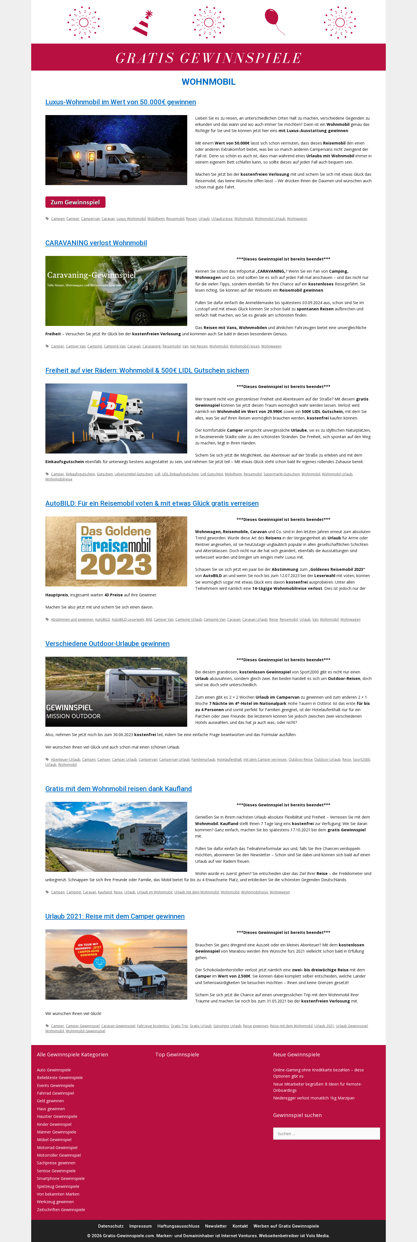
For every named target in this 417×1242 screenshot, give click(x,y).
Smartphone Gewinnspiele (61, 1178)
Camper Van (76, 346)
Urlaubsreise (222, 218)
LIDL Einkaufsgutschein (180, 474)
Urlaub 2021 (324, 1025)
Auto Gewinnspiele (54, 1070)
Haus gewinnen (51, 1108)
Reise (273, 619)
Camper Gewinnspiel (83, 1025)
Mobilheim (156, 218)
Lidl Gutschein (212, 474)
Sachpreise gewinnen (56, 1162)
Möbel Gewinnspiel (54, 1139)
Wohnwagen (297, 218)
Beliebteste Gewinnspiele (60, 1077)
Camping (94, 346)
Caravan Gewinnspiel (118, 1025)
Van (185, 346)
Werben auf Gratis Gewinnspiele (286, 1226)
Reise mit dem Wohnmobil (291, 1025)
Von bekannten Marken (58, 1194)
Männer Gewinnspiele (56, 1132)
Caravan (108, 218)
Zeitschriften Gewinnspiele (61, 1209)
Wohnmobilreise (58, 479)
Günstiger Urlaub (227, 1025)
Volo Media (317, 1235)
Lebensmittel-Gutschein (134, 474)
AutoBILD (102, 619)
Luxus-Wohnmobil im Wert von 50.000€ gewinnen (120, 102)
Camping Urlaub (188, 619)
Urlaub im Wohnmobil (154, 892)
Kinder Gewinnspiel (54, 1124)
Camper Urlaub (124, 759)
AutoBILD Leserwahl (128, 619)
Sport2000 (361, 759)
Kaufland (105, 892)
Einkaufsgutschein (80, 474)
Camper (72, 218)
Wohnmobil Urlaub (270, 218)
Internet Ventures (239, 1235)
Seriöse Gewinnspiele (56, 1170)
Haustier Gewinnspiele (57, 1116)
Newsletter (216, 1226)
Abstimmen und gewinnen (72, 619)
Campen (58, 218)
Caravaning (151, 346)
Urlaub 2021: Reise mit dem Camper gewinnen (115, 916)
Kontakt (240, 1226)
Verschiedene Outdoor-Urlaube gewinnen (107, 644)
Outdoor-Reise (300, 759)
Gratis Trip (179, 1025)
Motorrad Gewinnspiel (57, 1147)
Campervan (90, 218)
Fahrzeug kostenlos (153, 1025)
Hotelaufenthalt (229, 759)
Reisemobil (175, 218)
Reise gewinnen (255, 1025)
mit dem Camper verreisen (265, 759)
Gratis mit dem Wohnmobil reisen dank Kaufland (118, 789)
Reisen (191, 218)
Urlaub (204, 218)
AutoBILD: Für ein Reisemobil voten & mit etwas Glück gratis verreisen (152, 503)
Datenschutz (111, 1226)
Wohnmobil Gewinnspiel (85, 1031)
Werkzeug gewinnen (55, 1201)
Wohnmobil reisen (245, 346)
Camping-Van (115, 346)
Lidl (157, 474)
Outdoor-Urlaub (327, 759)
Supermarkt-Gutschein (282, 474)
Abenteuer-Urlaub (65, 759)
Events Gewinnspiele (55, 1085)
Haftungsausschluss (178, 1226)
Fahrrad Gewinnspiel (55, 1093)
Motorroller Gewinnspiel (59, 1155)
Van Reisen (199, 346)
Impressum (140, 1226)
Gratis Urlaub (201, 1025)
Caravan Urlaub (255, 619)
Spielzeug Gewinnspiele (58, 1186)
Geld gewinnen (50, 1100)
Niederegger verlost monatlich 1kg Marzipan (314, 1098)
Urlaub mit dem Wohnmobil (196, 892)
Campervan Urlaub (174, 759)
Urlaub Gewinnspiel (352, 1025)
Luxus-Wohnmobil (131, 218)
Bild (149, 619)
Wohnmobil (243, 218)
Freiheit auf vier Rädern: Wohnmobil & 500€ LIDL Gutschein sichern (147, 370)
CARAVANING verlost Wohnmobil (96, 243)
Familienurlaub (203, 759)
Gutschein (105, 474)
